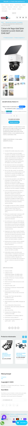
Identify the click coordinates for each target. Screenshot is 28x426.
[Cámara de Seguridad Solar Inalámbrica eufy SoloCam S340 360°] (14, 58)
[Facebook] (6, 405)
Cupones (24, 4)
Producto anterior (8, 37)
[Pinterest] (10, 405)
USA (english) (4, 10)
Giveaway (7, 4)
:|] (17, 416)
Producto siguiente (19, 37)
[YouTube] (17, 405)
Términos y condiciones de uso (17, 414)
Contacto (19, 8)
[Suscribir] (25, 400)
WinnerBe (7, 414)
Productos (4, 6)
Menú (2, 4)
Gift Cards (16, 6)
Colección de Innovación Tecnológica (14, 22)
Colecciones (9, 6)
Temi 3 (9, 8)
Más (2, 378)
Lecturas (20, 6)
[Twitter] (2, 405)
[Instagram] (13, 405)
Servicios (14, 8)
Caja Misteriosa (18, 4)
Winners (11, 4)
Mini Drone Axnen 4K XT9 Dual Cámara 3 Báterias (21, 354)
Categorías (3, 377)
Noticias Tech (4, 8)
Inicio (2, 22)
